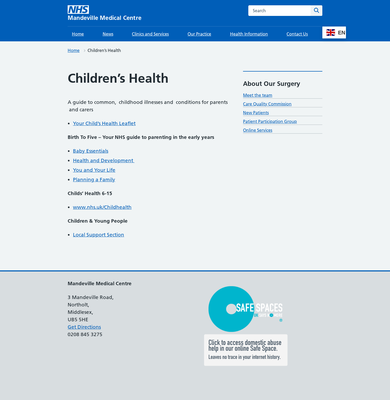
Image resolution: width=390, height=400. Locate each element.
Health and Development (104, 160)
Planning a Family (94, 180)
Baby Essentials (90, 151)
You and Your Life (94, 170)
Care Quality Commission (267, 104)
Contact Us (297, 34)
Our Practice (199, 34)
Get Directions (84, 327)
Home (78, 34)
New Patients (256, 112)
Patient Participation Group (270, 121)
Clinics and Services (150, 34)
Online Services (257, 130)
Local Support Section (98, 235)
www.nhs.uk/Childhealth (102, 207)
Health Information (249, 34)
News (108, 34)
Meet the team (257, 95)
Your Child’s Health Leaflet (104, 123)
